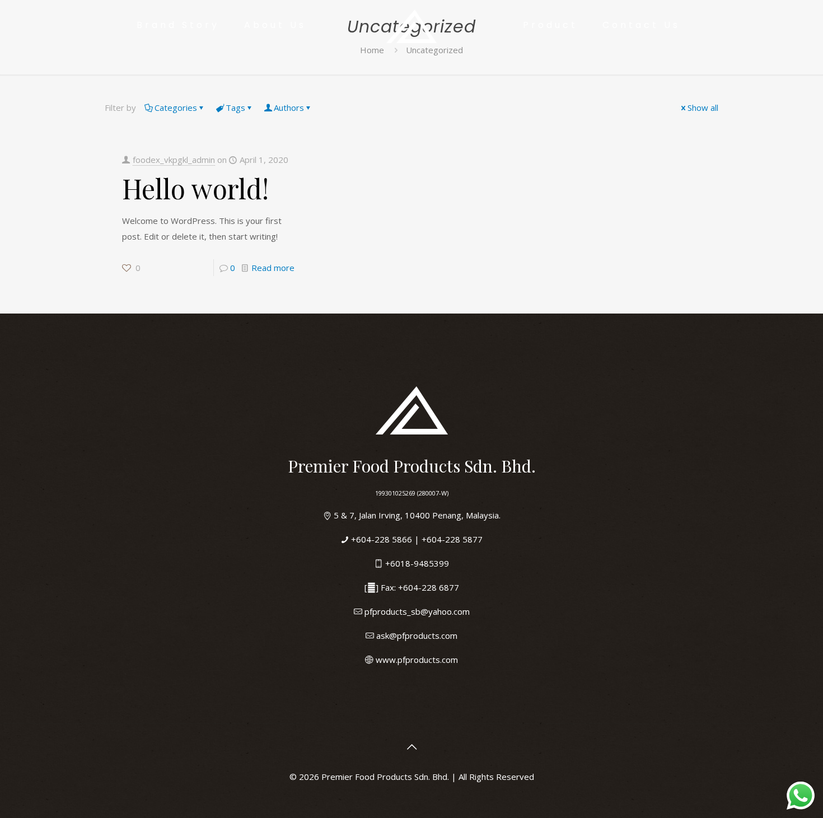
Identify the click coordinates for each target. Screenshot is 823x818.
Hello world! (195, 188)
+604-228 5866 (381, 539)
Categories (176, 107)
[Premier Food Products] (411, 25)
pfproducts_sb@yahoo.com (417, 611)
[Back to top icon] (411, 747)
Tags (235, 107)
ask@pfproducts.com (416, 635)
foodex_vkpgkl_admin (174, 159)
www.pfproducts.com (417, 659)
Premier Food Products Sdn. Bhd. (386, 776)
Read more (272, 267)
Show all (703, 107)
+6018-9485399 (417, 563)
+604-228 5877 (452, 539)
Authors (289, 107)
